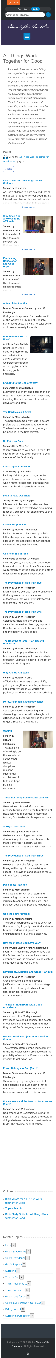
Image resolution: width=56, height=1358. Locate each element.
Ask (19, 9)
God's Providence (15, 1258)
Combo (35, 9)
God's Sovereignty (15, 1251)
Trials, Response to (16, 1283)
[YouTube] (28, 1353)
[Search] (48, 14)
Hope (8, 1245)
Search (26, 9)
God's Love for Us (15, 1296)
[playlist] (5, 156)
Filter (9, 168)
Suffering (10, 1270)
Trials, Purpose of (15, 1290)
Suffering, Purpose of (17, 1315)
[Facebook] (28, 1350)
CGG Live (13, 2)
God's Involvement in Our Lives (23, 1302)
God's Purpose (13, 1264)
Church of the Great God (28, 27)
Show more (27, 207)
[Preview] (13, 1245)
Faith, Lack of (13, 1309)
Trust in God (12, 1277)
